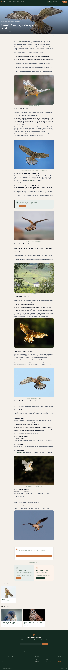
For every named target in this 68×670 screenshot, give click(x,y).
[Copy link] (53, 36)
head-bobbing (30, 180)
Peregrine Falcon (48, 46)
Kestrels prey (17, 246)
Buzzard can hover (20, 452)
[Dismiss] (66, 5)
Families (36, 659)
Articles (14, 1)
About (59, 658)
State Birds (37, 661)
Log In (60, 1)
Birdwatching (48, 659)
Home (2, 21)
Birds (10, 1)
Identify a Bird (22, 206)
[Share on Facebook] (50, 36)
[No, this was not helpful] (38, 562)
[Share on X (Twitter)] (47, 36)
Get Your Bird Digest (33, 651)
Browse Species (38, 658)
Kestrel (19, 41)
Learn (18, 1)
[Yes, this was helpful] (36, 562)
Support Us (59, 659)
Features (22, 1)
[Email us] (2, 662)
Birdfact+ (64, 1)
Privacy (62, 668)
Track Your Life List (44, 651)
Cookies (66, 668)
